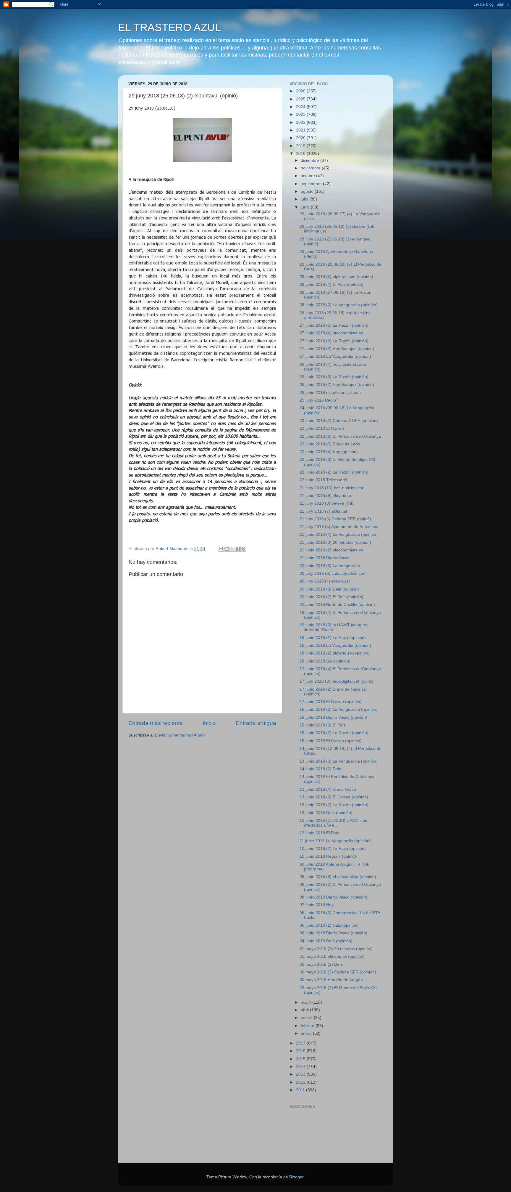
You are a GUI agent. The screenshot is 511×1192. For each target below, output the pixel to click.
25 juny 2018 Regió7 (319, 400)
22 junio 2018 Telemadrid (323, 480)
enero (307, 1033)
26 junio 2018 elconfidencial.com (330, 392)
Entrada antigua (256, 723)
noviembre (311, 168)
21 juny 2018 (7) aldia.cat (323, 511)
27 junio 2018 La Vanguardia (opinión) (335, 356)
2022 (301, 122)
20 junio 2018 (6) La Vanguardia (330, 566)
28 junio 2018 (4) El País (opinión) (331, 284)
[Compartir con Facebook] (238, 549)
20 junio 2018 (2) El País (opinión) (331, 597)
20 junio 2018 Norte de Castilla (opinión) (337, 604)
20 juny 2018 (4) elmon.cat (325, 581)
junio (306, 207)
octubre (308, 176)
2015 (301, 1059)
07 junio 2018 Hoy (317, 905)
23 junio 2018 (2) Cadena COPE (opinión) (339, 420)
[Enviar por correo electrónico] (221, 549)
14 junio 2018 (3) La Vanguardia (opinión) (339, 761)
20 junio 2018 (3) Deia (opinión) (329, 589)
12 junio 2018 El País (319, 833)
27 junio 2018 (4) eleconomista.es (331, 333)
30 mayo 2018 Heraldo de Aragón (331, 980)
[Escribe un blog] (226, 549)
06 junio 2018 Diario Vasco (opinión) (333, 933)
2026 (301, 91)
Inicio (209, 723)
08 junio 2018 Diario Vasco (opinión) (333, 897)
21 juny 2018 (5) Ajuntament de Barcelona (339, 526)
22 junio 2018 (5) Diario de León (330, 444)
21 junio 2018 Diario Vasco (325, 558)
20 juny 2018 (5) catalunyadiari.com (333, 573)
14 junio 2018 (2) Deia (320, 769)
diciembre (310, 160)
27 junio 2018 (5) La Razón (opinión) (334, 325)
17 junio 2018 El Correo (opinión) (331, 702)
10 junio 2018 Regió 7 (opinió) (328, 856)
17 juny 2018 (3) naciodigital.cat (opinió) (337, 681)
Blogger (296, 1177)
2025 (301, 99)
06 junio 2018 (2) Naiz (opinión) (329, 925)
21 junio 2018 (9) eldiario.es (326, 495)
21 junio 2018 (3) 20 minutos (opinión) (335, 542)
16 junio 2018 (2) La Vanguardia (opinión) (339, 709)
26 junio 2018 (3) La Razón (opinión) (334, 377)
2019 (301, 146)
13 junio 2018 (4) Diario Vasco (328, 789)
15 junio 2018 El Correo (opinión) (331, 741)
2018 (301, 153)
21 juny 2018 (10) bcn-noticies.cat (331, 488)
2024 (301, 107)
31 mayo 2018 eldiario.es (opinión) (332, 956)
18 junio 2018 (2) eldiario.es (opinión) (335, 653)
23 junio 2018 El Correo (322, 428)
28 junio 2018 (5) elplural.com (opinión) (336, 277)
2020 (301, 138)
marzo (307, 1017)
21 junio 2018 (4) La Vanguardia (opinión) (339, 534)
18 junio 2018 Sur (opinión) (325, 661)
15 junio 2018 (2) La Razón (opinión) (334, 733)
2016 (301, 1051)
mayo (306, 1002)
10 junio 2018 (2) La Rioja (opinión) (333, 848)
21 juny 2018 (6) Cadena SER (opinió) (335, 519)
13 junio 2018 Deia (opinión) (326, 813)
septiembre (312, 184)
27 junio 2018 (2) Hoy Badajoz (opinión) (337, 348)
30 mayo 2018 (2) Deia (321, 964)
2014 (301, 1066)
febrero (308, 1025)
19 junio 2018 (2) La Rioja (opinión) (333, 638)
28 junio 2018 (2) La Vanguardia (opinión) (339, 305)
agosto (308, 191)
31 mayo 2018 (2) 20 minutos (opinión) (336, 948)
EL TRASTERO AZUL (169, 27)
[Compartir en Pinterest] (243, 549)
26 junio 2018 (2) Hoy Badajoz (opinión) (337, 384)
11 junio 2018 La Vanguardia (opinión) (335, 841)
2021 (301, 130)
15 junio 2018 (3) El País (323, 725)
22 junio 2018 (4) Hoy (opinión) (329, 452)
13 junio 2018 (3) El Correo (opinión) (334, 797)
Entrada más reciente (155, 723)
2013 (301, 1074)
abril (305, 1010)
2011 (301, 1090)
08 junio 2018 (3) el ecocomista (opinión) (338, 877)
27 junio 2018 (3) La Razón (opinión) (334, 341)
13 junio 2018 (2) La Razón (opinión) (334, 805)
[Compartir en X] (232, 549)
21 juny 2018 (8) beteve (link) (327, 503)
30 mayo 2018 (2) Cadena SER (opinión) (338, 972)
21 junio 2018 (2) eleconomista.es (331, 550)
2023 (301, 114)
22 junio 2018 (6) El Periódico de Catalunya (340, 436)
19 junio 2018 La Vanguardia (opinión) (335, 645)
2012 (301, 1082)
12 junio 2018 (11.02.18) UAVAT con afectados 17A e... (333, 822)
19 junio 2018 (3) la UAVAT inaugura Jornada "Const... (334, 627)
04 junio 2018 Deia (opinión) (326, 941)
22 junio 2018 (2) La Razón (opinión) (334, 472)
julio (305, 199)
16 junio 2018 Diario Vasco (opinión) (333, 717)
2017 (301, 1043)
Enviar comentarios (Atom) (180, 735)
